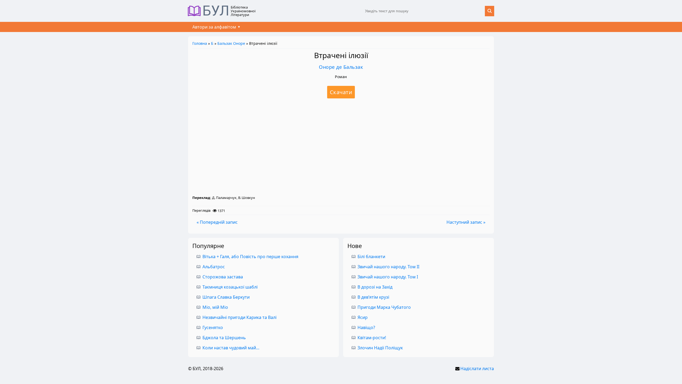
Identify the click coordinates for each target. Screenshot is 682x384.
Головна (199, 43)
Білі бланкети (371, 256)
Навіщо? (366, 327)
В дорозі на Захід (375, 287)
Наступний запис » (465, 222)
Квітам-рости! (372, 338)
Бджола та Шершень (224, 338)
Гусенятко (212, 327)
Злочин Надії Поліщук (380, 348)
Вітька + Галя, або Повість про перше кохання (250, 256)
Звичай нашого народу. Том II (388, 267)
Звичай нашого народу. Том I (388, 277)
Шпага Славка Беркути (226, 297)
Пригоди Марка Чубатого (384, 307)
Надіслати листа (477, 368)
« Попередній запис (217, 222)
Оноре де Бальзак (341, 67)
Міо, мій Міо (215, 307)
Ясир (363, 317)
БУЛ (215, 11)
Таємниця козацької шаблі (230, 287)
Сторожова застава (222, 277)
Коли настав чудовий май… (230, 348)
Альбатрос (213, 267)
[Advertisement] (341, 146)
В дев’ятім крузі (373, 297)
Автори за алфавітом (214, 27)
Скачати (341, 92)
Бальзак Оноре (231, 43)
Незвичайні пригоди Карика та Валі (239, 317)
